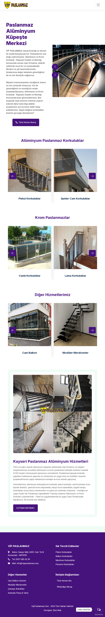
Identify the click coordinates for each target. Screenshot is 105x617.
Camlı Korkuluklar (29, 275)
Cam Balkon (29, 352)
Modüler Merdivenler (75, 352)
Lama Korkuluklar (75, 275)
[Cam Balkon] (29, 324)
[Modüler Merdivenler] (75, 324)
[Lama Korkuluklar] (75, 247)
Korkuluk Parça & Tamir (18, 593)
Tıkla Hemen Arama (27, 122)
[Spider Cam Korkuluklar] (75, 170)
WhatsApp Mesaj (64, 586)
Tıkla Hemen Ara (64, 580)
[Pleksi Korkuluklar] (29, 170)
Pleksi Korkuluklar (30, 198)
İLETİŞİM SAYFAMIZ (25, 508)
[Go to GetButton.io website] (99, 614)
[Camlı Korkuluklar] (29, 247)
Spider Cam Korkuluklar (75, 198)
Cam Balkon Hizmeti (17, 580)
